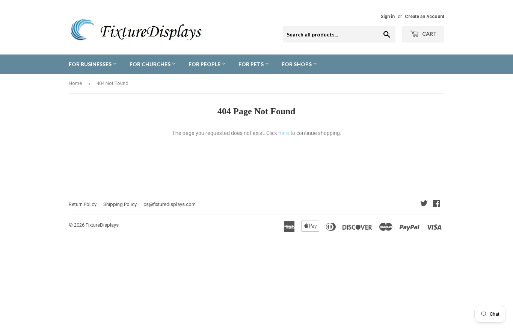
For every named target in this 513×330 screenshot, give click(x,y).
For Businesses (91, 64)
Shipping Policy (120, 204)
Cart (429, 33)
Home (75, 83)
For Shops (297, 64)
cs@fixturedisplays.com (169, 204)
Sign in (388, 16)
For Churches (151, 64)
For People (205, 64)
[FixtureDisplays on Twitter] (424, 204)
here (283, 133)
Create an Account (424, 16)
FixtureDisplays (102, 225)
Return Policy (83, 204)
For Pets (251, 64)
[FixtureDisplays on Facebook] (437, 204)
